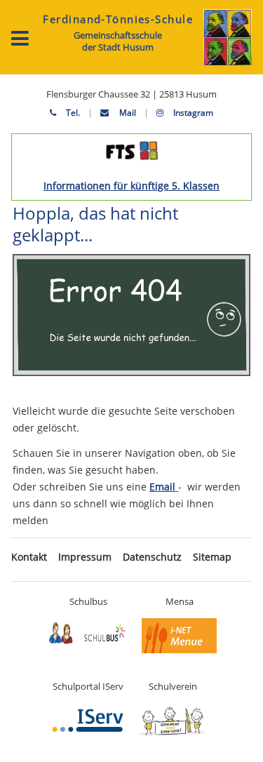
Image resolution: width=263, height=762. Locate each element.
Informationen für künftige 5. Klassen (131, 185)
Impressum (85, 556)
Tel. (72, 113)
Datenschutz (152, 556)
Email (163, 486)
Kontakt (29, 556)
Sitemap (212, 556)
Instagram (192, 113)
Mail (126, 113)
